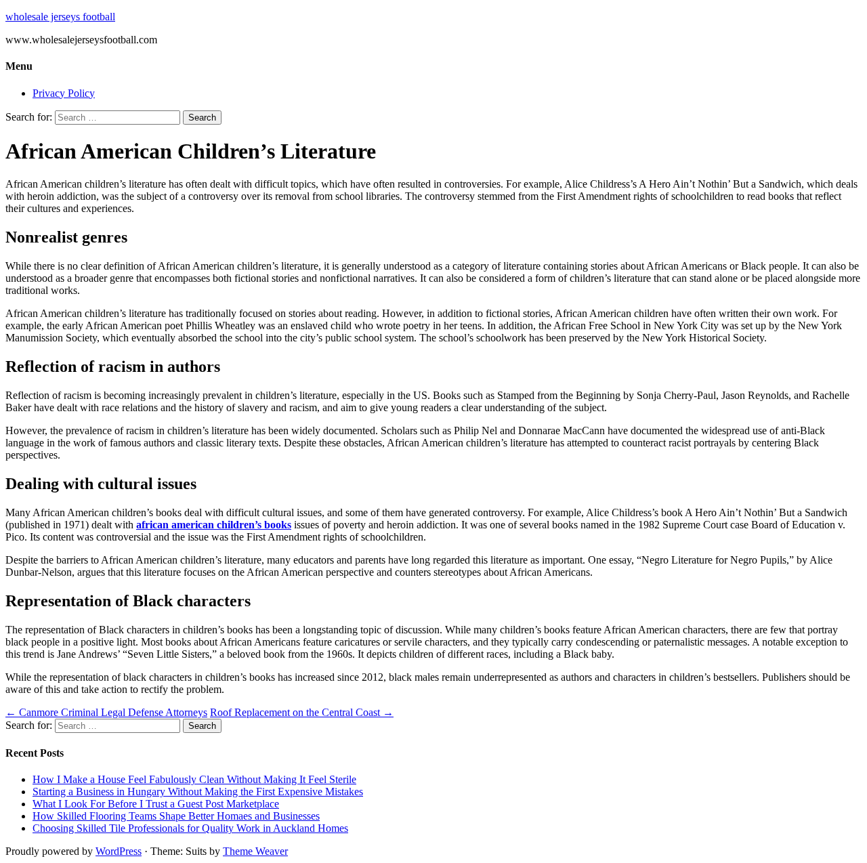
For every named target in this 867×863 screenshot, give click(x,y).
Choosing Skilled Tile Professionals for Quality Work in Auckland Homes (190, 828)
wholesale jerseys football (60, 16)
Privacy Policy (64, 93)
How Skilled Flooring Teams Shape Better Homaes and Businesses (176, 816)
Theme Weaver (255, 851)
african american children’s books (213, 524)
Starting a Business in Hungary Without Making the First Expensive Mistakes (198, 791)
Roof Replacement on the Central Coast (302, 712)
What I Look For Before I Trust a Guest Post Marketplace (156, 803)
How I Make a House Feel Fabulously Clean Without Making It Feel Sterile (194, 779)
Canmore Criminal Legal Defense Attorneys (106, 712)
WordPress (119, 851)
